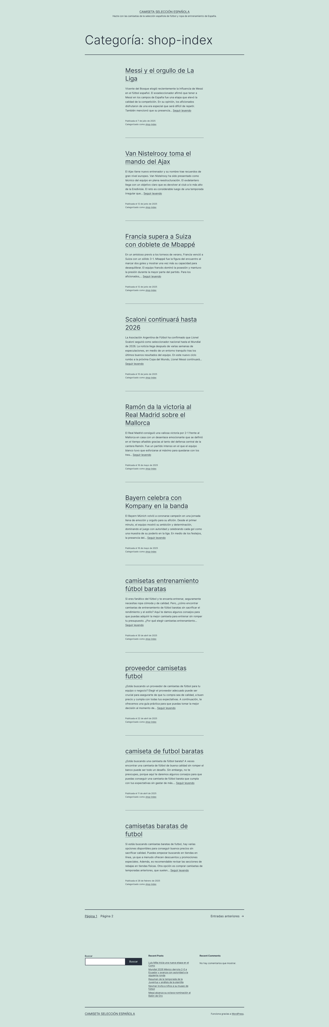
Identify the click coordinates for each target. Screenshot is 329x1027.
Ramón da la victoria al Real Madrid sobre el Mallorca (158, 415)
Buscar (89, 956)
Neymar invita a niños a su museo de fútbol (168, 987)
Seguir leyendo (182, 110)
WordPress (238, 1013)
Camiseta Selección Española (164, 12)
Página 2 (106, 916)
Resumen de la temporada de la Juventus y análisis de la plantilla (166, 980)
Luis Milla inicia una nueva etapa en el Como (168, 964)
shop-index (150, 124)
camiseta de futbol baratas (164, 751)
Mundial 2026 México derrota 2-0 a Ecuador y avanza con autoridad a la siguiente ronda (168, 972)
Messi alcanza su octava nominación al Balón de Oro (169, 994)
